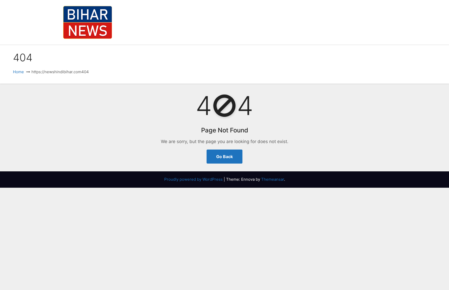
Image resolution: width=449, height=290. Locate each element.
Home (18, 71)
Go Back (224, 156)
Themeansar (272, 179)
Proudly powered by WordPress (194, 179)
